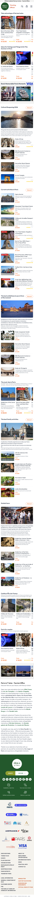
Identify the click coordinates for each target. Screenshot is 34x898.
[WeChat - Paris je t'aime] (20, 779)
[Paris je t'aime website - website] (5, 6)
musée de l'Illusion (23, 725)
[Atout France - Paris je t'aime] (7, 823)
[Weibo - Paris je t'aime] (27, 779)
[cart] (26, 6)
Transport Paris (6, 873)
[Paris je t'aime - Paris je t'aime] (17, 764)
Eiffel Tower (28, 689)
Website (10, 773)
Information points (24, 860)
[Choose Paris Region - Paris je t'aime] (17, 823)
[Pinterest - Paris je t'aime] (17, 779)
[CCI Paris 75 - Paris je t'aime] (11, 814)
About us (21, 853)
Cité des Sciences (15, 723)
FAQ (2, 886)
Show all (29, 108)
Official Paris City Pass (25, 887)
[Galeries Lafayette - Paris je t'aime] (25, 831)
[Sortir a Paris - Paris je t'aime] (10, 846)
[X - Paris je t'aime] (30, 779)
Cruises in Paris (6, 862)
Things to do (5, 856)
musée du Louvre (6, 707)
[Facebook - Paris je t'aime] (3, 779)
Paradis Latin (13, 711)
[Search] (22, 6)
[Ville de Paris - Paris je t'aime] (10, 805)
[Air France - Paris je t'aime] (12, 830)
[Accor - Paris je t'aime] (26, 823)
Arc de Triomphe (8, 691)
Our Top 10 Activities (24, 881)
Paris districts (5, 871)
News (20, 862)
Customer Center (6, 884)
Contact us (21, 866)
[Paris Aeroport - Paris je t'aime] (6, 839)
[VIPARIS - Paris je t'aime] (29, 839)
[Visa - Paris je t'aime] (22, 846)
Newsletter (22, 878)
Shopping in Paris (6, 869)
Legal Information (7, 878)
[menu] (31, 6)
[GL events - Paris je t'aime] (18, 838)
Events (3, 858)
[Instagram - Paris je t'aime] (7, 779)
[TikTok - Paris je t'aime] (13, 779)
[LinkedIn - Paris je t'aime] (10, 779)
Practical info (23, 864)
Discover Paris (5, 853)
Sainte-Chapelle (23, 691)
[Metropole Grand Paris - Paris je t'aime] (23, 814)
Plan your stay (5, 860)
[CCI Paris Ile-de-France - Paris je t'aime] (21, 805)
